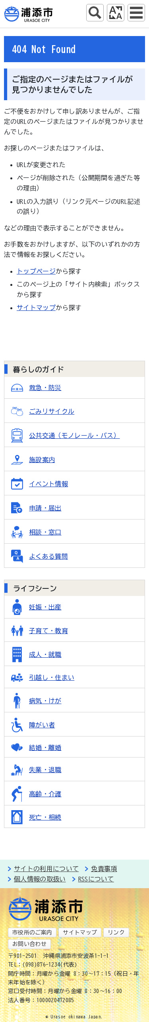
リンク (116, 932)
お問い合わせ (29, 944)
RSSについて (96, 879)
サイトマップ (36, 308)
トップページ (36, 271)
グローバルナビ (136, 12)
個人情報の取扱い (40, 879)
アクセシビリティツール (115, 12)
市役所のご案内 (32, 932)
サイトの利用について (46, 869)
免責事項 (104, 869)
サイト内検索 (95, 12)
